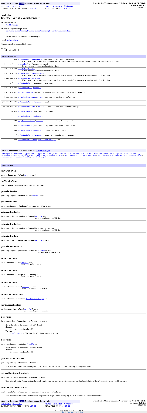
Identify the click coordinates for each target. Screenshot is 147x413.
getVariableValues (25, 102)
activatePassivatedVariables (30, 59)
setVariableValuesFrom (27, 140)
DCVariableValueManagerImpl (38, 31)
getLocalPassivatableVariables (31, 73)
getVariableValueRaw (26, 92)
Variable (31, 69)
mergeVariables (135, 155)
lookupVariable (120, 155)
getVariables (23, 155)
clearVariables (44, 153)
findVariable (78, 153)
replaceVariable (23, 157)
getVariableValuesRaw (27, 107)
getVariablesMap (38, 155)
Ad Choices (79, 412)
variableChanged (39, 157)
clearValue (22, 64)
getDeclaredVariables (119, 153)
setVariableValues (25, 135)
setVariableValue (25, 125)
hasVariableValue (25, 111)
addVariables (30, 153)
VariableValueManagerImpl (61, 31)
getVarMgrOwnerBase (88, 155)
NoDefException (16, 333)
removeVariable (7, 157)
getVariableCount (8, 155)
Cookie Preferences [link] (68, 412)
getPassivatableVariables (29, 78)
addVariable (6, 153)
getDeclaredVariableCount (97, 153)
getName (133, 153)
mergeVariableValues (26, 121)
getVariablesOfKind (55, 155)
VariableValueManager (47, 140)
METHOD (33, 8)
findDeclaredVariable (62, 153)
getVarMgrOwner (71, 155)
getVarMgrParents (105, 155)
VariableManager (12, 25)
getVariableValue (25, 83)
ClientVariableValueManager (16, 31)
